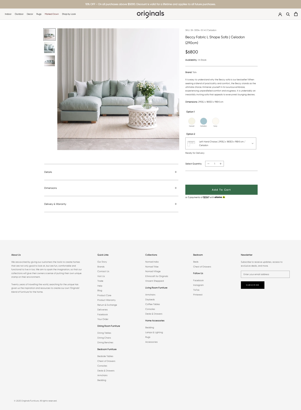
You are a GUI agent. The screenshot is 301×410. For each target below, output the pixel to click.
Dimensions (50, 188)
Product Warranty (106, 300)
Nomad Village (153, 271)
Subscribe (252, 285)
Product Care (104, 295)
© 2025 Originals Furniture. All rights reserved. (35, 401)
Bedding (101, 380)
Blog (99, 290)
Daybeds (150, 299)
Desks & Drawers (105, 370)
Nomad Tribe (152, 266)
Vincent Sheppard (154, 281)
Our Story (102, 261)
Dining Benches (105, 342)
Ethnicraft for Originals (156, 276)
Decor (30, 14)
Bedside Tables (105, 356)
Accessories (151, 342)
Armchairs (102, 375)
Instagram (198, 285)
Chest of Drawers (106, 361)
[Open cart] (296, 14)
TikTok (196, 290)
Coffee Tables (152, 304)
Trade (100, 281)
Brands (101, 266)
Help (99, 285)
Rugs (38, 14)
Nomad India (152, 261)
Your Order (102, 319)
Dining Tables (104, 333)
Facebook (102, 314)
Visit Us (101, 276)
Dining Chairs (104, 337)
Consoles (102, 365)
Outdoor (19, 14)
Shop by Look (69, 14)
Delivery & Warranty (55, 204)
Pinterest (198, 294)
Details (48, 172)
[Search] (288, 14)
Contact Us (103, 271)
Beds (195, 261)
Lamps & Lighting (154, 332)
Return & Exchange (107, 305)
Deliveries (102, 309)
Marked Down (52, 14)
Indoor (8, 14)
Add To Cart (221, 189)
